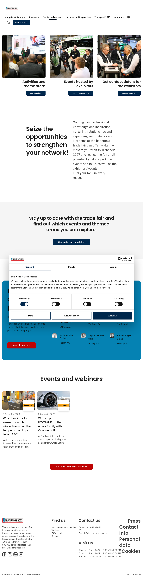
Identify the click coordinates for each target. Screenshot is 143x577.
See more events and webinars (71, 466)
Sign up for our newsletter (71, 242)
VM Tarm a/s (65, 327)
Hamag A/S (65, 343)
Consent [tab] (29, 267)
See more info (35, 93)
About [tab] (113, 267)
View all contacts (21, 345)
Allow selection (71, 315)
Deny (30, 315)
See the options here (80, 93)
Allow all (112, 315)
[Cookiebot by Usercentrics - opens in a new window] (120, 259)
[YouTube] (21, 556)
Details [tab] (71, 267)
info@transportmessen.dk (95, 533)
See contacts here (129, 93)
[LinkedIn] (15, 556)
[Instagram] (10, 556)
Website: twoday (134, 574)
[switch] (56, 304)
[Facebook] (4, 556)
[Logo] (17, 8)
